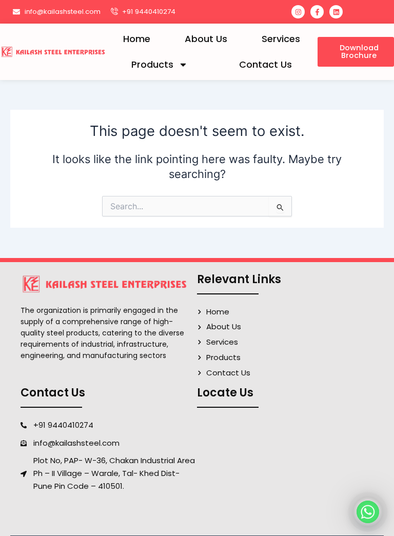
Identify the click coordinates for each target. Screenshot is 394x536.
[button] (356, 51)
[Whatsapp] (368, 512)
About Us (206, 38)
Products (152, 64)
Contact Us (265, 64)
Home (136, 38)
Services (281, 38)
